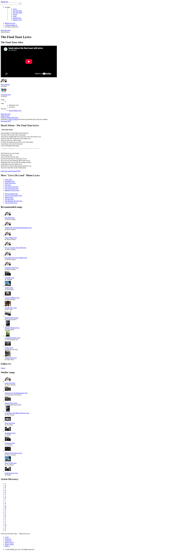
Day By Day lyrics (11, 308)
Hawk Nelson (5, 84)
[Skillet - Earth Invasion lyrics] (8, 471)
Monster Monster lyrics (12, 328)
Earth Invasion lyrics (11, 473)
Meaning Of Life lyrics (12, 190)
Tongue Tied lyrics (11, 358)
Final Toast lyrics (10, 183)
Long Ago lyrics (10, 383)
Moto (4, 2)
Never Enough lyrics (11, 194)
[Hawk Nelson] (4, 83)
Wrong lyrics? (5, 116)
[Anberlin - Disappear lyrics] (8, 441)
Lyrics (15, 9)
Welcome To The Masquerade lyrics (16, 393)
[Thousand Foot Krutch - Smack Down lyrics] (8, 401)
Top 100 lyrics (17, 11)
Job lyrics (8, 185)
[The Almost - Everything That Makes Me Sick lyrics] (8, 411)
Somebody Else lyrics (12, 268)
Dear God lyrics (10, 423)
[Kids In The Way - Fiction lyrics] (8, 346)
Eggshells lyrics (10, 181)
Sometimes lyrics (10, 433)
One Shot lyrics (10, 217)
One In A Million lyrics (12, 298)
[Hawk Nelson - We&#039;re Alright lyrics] (8, 236)
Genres (15, 14)
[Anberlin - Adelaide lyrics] (8, 276)
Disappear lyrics (10, 443)
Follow (3, 368)
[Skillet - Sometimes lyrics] (8, 431)
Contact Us (8, 540)
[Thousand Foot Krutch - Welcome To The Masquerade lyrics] (8, 391)
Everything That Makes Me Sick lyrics (17, 413)
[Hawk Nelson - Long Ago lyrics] (8, 381)
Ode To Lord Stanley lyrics (13, 195)
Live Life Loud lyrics (11, 188)
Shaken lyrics (9, 197)
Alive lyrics (8, 179)
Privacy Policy (9, 544)
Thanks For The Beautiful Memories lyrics (18, 228)
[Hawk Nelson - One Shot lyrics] (8, 216)
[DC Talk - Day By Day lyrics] (8, 306)
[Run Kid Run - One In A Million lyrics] (8, 296)
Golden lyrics (9, 288)
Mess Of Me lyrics (11, 463)
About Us (8, 539)
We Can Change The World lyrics (15, 248)
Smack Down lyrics (11, 403)
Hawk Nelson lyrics (15, 110)
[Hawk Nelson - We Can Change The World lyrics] (8, 246)
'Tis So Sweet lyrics (11, 203)
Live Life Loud (6, 94)
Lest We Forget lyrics (11, 187)
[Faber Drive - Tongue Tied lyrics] (8, 356)
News (15, 16)
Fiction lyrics (9, 348)
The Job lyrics (9, 199)
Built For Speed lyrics (12, 318)
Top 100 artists (17, 12)
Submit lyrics (17, 18)
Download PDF (6, 121)
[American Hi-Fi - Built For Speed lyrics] (8, 316)
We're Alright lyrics (11, 238)
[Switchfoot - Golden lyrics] (8, 286)
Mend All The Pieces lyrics (13, 453)
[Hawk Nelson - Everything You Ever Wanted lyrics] (8, 256)
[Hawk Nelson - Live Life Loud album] (4, 93)
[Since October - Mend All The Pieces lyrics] (8, 451)
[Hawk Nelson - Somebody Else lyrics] (8, 266)
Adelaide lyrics (9, 278)
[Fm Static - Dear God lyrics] (8, 421)
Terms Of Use (9, 542)
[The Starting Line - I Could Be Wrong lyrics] (8, 336)
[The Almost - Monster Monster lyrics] (8, 326)
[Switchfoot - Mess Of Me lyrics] (8, 461)
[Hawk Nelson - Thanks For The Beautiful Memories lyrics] (8, 226)
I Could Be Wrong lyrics (12, 338)
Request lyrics (17, 20)
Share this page (5, 30)
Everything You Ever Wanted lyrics (16, 258)
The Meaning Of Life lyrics (13, 201)
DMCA (7, 546)
